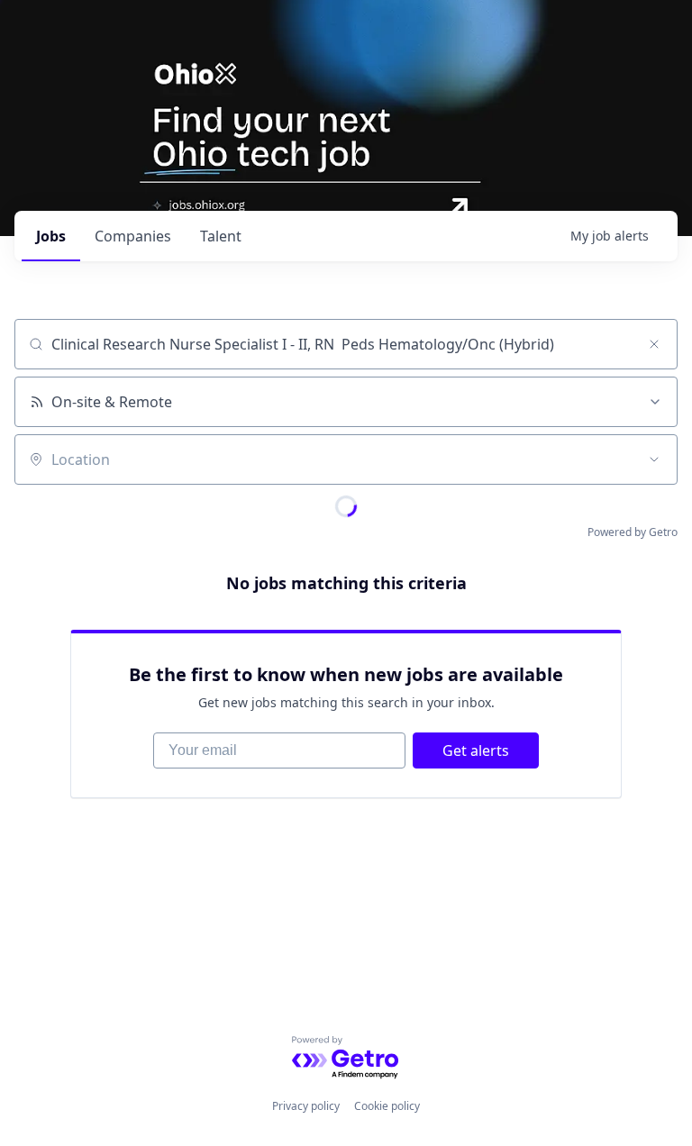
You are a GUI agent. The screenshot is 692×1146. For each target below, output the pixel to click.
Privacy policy (306, 1106)
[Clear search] (654, 344)
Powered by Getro (632, 532)
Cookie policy (387, 1106)
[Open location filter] (654, 459)
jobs (51, 236)
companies (133, 236)
